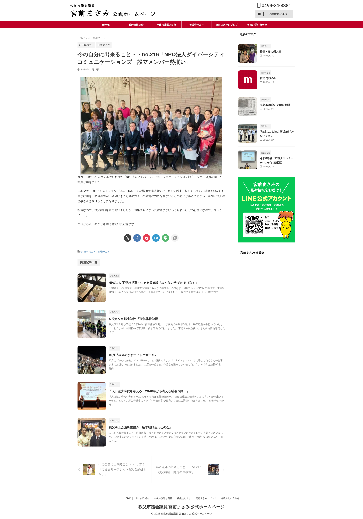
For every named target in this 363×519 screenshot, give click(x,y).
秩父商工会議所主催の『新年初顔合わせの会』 (140, 427)
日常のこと (103, 251)
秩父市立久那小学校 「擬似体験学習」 (135, 319)
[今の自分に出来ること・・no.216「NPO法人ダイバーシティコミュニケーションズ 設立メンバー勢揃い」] (156, 238)
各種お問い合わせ (257, 24)
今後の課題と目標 (166, 24)
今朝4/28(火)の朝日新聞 (275, 104)
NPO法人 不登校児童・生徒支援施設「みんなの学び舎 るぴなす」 (154, 282)
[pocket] (146, 238)
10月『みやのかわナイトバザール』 (133, 355)
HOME (106, 24)
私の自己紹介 (136, 24)
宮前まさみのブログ (227, 24)
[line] (165, 238)
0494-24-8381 (276, 5)
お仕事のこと (88, 251)
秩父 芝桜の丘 (268, 78)
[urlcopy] (175, 238)
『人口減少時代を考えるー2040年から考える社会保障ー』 (149, 391)
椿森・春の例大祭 (270, 51)
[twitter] (127, 238)
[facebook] (137, 238)
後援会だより (196, 24)
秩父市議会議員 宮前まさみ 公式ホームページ (181, 506)
